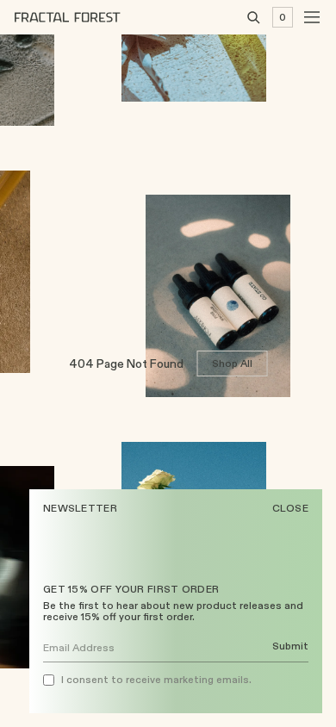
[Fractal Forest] (81, 17)
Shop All (232, 363)
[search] (253, 17)
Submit (290, 646)
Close (290, 508)
